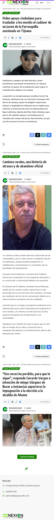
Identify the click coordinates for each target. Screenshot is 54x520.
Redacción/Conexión (15, 44)
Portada (15, 13)
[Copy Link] (16, 38)
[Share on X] (12, 38)
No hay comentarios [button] (42, 144)
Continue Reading (27, 457)
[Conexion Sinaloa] (18, 2)
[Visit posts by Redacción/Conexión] (5, 45)
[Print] (20, 38)
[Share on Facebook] (8, 38)
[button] (5, 2)
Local (6, 13)
